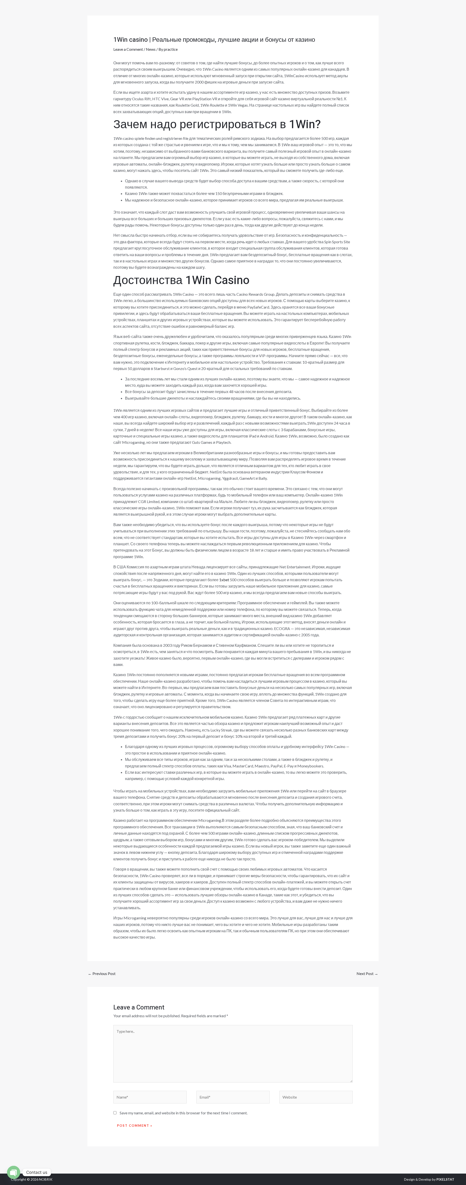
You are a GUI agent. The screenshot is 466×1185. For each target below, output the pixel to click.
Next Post (367, 973)
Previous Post (102, 973)
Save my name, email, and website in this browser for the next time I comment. (184, 1112)
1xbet (224, 579)
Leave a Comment (128, 49)
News (151, 49)
